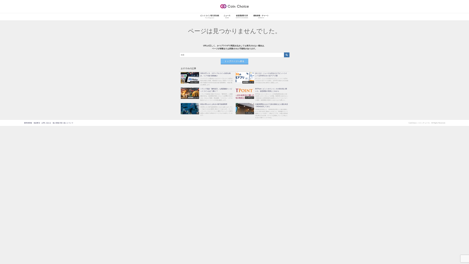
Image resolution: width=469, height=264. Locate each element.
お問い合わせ (46, 123)
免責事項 (37, 123)
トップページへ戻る (234, 61)
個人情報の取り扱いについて (63, 123)
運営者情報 (28, 123)
